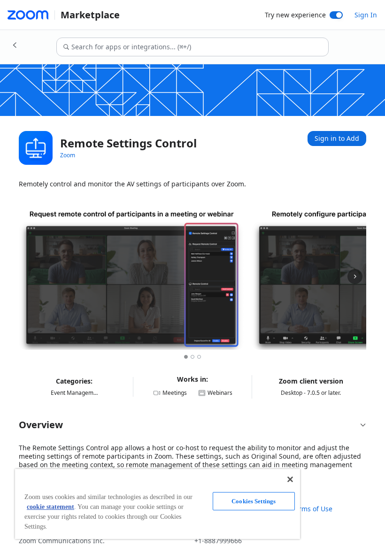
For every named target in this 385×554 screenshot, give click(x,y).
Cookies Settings (253, 501)
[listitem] (131, 276)
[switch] (336, 15)
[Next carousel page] (354, 276)
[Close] (290, 479)
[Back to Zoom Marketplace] (15, 45)
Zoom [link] (67, 155)
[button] (192, 425)
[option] (186, 357)
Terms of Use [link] (312, 509)
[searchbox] (199, 47)
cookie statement (50, 506)
